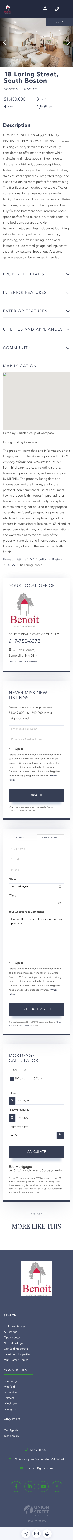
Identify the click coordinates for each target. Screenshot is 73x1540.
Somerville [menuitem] (10, 1392)
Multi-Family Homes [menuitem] (16, 1360)
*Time (12, 895)
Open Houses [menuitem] (12, 1337)
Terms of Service (25, 1026)
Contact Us (15, 662)
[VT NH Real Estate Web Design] (36, 1510)
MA (32, 559)
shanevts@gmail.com (39, 1468)
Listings (20, 559)
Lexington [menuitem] (10, 1409)
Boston (57, 559)
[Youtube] (43, 1486)
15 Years (38, 1078)
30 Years (20, 1078)
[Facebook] (16, 1486)
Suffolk (43, 559)
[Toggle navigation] (66, 9)
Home (7, 559)
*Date (12, 879)
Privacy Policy (36, 1521)
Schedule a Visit (50, 838)
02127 (11, 565)
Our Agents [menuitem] (11, 1430)
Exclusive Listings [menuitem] (14, 1326)
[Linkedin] (29, 1486)
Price (12, 1093)
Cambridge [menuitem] (11, 1381)
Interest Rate (18, 1127)
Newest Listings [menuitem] (13, 1343)
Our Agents (30, 662)
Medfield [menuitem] (9, 1387)
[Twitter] (57, 1486)
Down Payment (20, 1110)
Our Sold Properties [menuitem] (16, 1349)
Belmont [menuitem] (9, 1398)
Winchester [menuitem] (11, 1403)
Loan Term (17, 1070)
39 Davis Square (38, 1459)
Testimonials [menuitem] (11, 1436)
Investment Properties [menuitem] (17, 1354)
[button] (6, 42)
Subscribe (36, 795)
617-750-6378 (57, 9)
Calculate (36, 1152)
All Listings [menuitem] (10, 1332)
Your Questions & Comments (26, 912)
